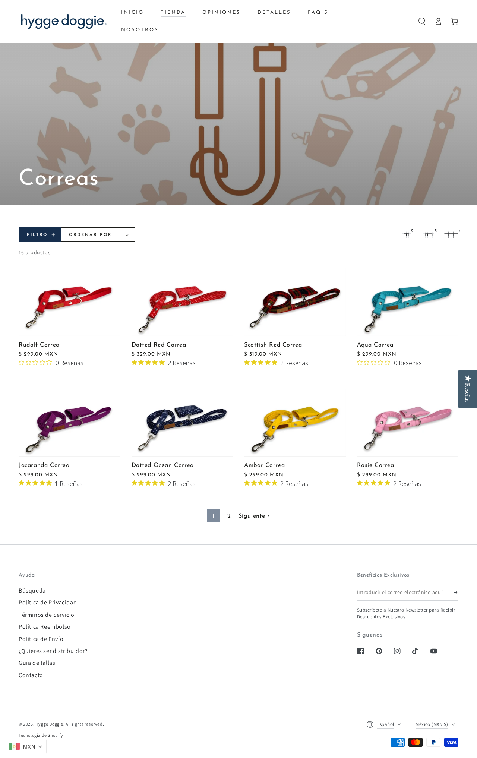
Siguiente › (254, 516)
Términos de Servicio (47, 615)
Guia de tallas (37, 663)
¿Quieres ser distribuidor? (53, 651)
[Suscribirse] (456, 592)
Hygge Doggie (49, 724)
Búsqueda (32, 590)
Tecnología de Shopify (41, 735)
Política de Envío (41, 639)
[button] (422, 21)
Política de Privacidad (48, 602)
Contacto (31, 675)
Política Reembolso (45, 627)
